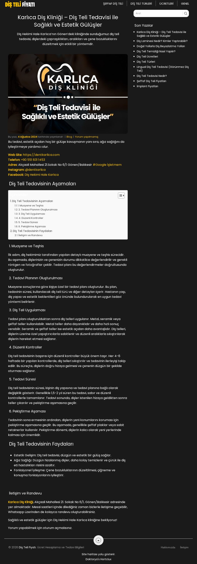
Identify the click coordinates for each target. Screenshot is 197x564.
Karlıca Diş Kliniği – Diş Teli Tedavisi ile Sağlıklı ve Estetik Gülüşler (161, 34)
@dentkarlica (35, 169)
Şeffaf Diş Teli (113, 4)
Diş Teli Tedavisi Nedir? (152, 76)
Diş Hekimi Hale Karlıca (42, 174)
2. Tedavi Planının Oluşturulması (38, 209)
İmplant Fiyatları (147, 86)
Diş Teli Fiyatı (27, 547)
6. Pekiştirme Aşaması (32, 226)
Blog (69, 137)
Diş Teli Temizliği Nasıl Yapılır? (156, 51)
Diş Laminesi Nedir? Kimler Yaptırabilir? (162, 41)
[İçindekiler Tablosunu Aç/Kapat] (119, 195)
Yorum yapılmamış (86, 137)
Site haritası (89, 554)
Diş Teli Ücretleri (147, 56)
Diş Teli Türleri (141, 4)
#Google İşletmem (107, 165)
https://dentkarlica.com (41, 155)
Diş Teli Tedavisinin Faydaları (32, 231)
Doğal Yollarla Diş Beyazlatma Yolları (161, 46)
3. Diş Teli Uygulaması (31, 214)
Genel (185, 4)
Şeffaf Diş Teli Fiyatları (151, 81)
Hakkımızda (168, 547)
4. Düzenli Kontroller (31, 218)
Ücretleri (166, 4)
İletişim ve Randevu (30, 235)
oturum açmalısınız (57, 528)
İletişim (184, 547)
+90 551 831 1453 (33, 160)
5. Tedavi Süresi (28, 222)
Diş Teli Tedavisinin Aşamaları (32, 201)
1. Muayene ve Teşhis (30, 205)
